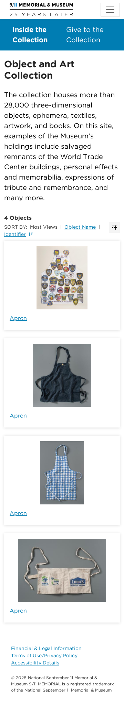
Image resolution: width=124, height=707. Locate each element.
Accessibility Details (35, 662)
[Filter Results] (114, 227)
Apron (18, 318)
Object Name (80, 227)
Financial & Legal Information (46, 648)
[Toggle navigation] (110, 9)
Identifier (15, 234)
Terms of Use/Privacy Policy (44, 655)
